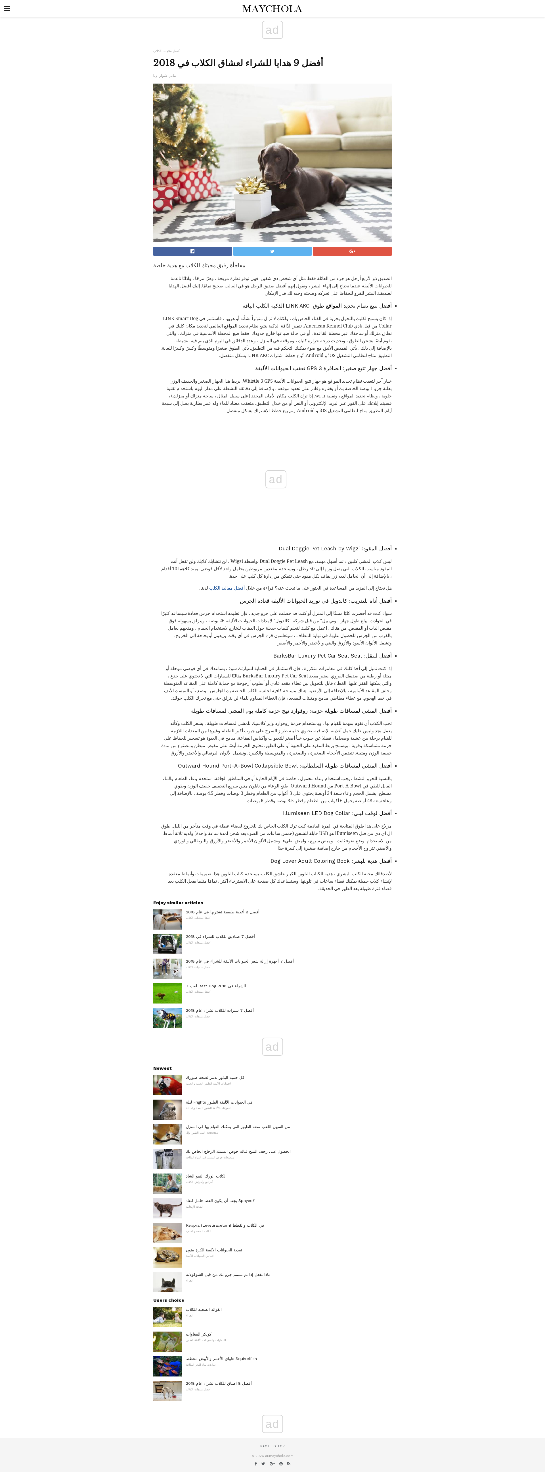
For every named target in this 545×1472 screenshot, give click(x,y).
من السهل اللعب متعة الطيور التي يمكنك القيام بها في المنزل (238, 1126)
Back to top (272, 1446)
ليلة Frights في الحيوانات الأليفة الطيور (219, 1102)
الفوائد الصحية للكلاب (204, 1309)
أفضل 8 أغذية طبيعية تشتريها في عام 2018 (222, 912)
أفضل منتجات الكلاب (166, 51)
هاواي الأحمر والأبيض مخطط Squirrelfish (221, 1358)
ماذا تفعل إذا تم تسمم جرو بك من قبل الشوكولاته (228, 1274)
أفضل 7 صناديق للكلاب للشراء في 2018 (220, 936)
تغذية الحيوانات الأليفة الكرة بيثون (214, 1250)
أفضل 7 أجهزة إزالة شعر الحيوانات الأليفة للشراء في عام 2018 (240, 961)
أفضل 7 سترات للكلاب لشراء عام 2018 (220, 1010)
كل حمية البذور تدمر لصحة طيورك (215, 1077)
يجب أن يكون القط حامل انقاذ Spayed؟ (220, 1200)
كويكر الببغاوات (198, 1334)
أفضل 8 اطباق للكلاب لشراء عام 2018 (219, 1383)
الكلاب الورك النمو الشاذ (206, 1176)
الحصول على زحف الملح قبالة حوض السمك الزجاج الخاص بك (238, 1151)
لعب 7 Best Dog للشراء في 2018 (216, 986)
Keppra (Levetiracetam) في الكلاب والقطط (225, 1225)
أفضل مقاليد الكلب (227, 588)
